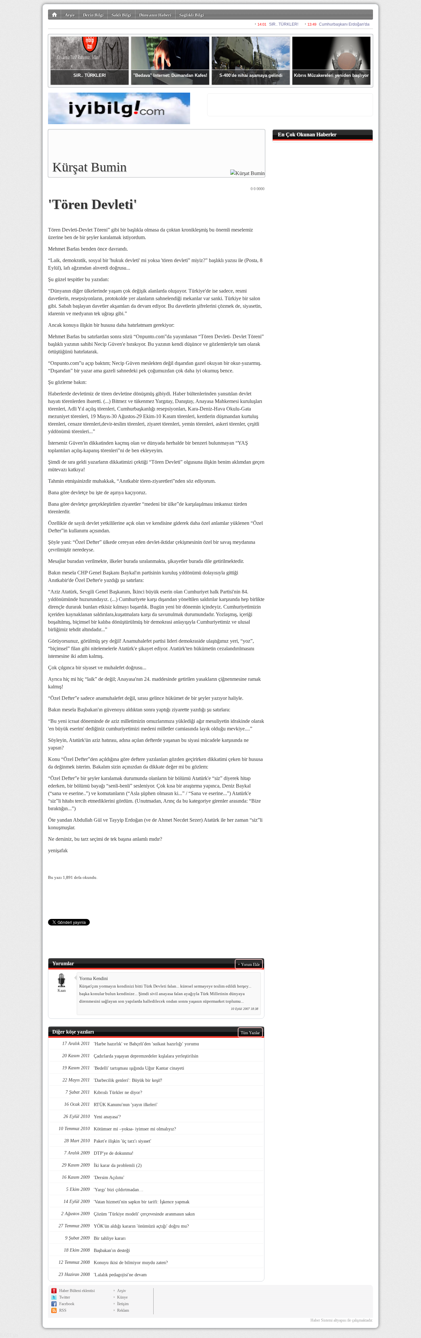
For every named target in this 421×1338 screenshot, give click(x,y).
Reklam (123, 1310)
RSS (62, 1310)
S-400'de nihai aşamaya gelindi (251, 75)
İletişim (123, 1304)
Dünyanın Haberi (155, 14)
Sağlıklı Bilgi (191, 14)
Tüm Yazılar (250, 1033)
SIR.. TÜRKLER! (89, 75)
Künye (122, 1297)
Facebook (66, 1304)
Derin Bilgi (93, 14)
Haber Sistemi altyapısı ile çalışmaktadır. (341, 1320)
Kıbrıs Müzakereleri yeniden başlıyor (331, 75)
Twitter (64, 1297)
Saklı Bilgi (121, 14)
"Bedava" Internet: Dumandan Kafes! (170, 75)
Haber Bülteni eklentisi (77, 1290)
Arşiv (70, 14)
